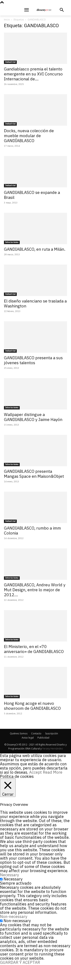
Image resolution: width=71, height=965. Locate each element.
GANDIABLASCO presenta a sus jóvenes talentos (33, 360)
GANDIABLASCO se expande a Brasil (32, 195)
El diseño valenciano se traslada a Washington (35, 303)
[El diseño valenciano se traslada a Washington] (35, 280)
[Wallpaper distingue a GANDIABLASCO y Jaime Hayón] (35, 393)
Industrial (10, 62)
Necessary (13, 879)
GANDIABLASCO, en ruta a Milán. (34, 249)
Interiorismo (12, 242)
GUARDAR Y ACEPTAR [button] (20, 962)
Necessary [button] (9, 874)
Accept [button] (35, 772)
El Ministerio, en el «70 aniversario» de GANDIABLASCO (34, 649)
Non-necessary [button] (13, 916)
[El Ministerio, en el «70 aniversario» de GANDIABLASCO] (35, 625)
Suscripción (51, 733)
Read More (52, 772)
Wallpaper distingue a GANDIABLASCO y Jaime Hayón (33, 417)
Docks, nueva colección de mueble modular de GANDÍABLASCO (29, 135)
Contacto (36, 733)
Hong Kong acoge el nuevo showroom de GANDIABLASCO (32, 705)
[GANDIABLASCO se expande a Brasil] (35, 171)
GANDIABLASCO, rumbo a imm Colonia (32, 530)
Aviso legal (28, 737)
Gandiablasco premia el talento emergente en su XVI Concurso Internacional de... (33, 74)
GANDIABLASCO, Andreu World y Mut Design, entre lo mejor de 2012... (34, 589)
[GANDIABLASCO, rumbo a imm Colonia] (35, 507)
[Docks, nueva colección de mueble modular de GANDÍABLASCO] (35, 110)
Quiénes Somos (18, 733)
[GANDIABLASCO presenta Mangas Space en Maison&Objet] (35, 450)
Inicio (7, 19)
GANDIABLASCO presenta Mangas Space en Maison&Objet (34, 473)
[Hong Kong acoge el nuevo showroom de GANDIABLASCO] (35, 682)
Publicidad (43, 737)
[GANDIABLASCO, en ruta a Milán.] (35, 228)
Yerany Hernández (52, 748)
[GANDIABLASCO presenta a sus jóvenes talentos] (35, 337)
